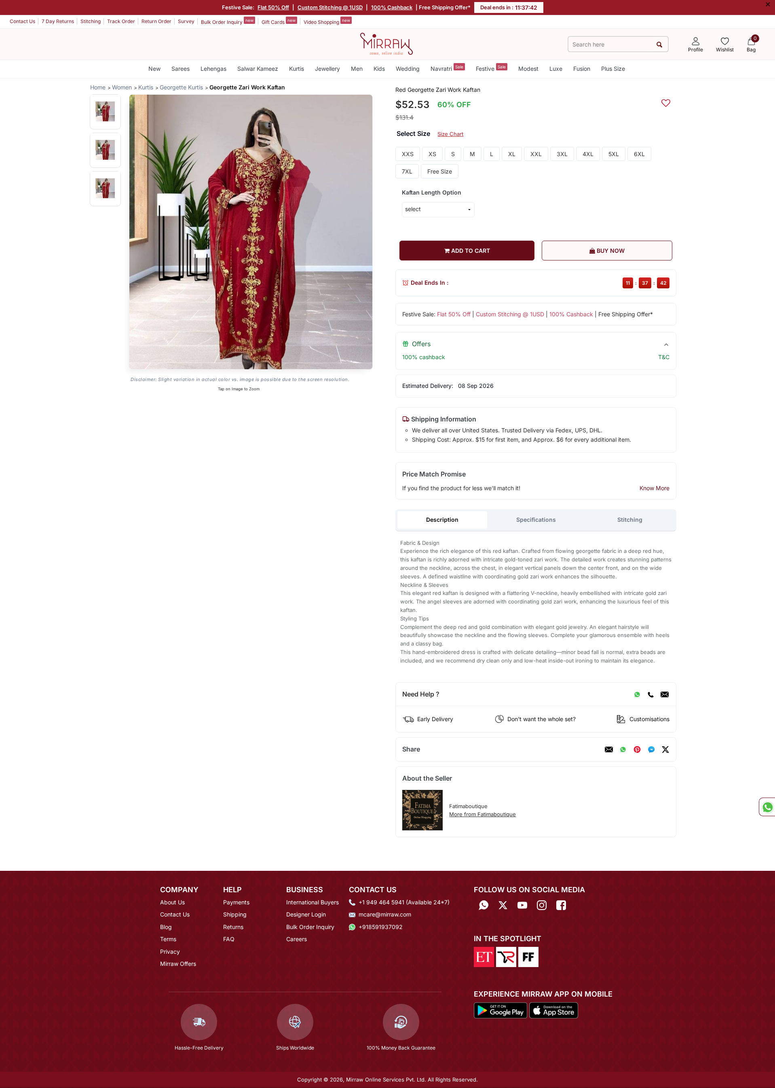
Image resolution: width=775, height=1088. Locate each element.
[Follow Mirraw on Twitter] (503, 905)
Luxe (555, 68)
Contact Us (22, 21)
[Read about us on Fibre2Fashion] (528, 957)
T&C (663, 356)
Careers (296, 939)
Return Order (156, 21)
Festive (491, 68)
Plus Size (613, 68)
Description (442, 519)
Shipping (235, 914)
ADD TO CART (470, 250)
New (154, 68)
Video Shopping (327, 21)
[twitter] (665, 749)
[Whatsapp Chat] (767, 807)
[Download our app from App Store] (553, 1009)
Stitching (90, 21)
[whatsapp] (623, 749)
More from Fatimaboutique (482, 814)
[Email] (664, 694)
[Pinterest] (637, 749)
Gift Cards (279, 21)
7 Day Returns (58, 21)
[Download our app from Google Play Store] (500, 1009)
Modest (528, 68)
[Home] (386, 43)
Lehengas (213, 68)
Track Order (121, 21)
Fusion (581, 68)
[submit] (659, 44)
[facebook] (651, 749)
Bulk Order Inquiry (227, 21)
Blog (166, 926)
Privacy (170, 951)
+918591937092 (381, 926)
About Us (172, 902)
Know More (654, 488)
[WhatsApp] (637, 694)
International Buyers (312, 902)
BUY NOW (610, 250)
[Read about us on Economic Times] (484, 957)
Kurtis (296, 68)
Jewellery (327, 68)
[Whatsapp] (483, 905)
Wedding (408, 68)
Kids (379, 68)
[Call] (650, 694)
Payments (236, 902)
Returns (233, 926)
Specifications (536, 519)
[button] (105, 111)
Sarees (180, 68)
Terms (168, 939)
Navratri (447, 68)
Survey (186, 21)
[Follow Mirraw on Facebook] (561, 905)
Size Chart (450, 134)
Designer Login (306, 914)
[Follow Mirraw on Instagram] (542, 905)
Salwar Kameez (257, 68)
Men (357, 68)
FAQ (228, 939)
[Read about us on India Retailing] (506, 957)
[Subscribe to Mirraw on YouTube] (522, 905)
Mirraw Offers (178, 963)
